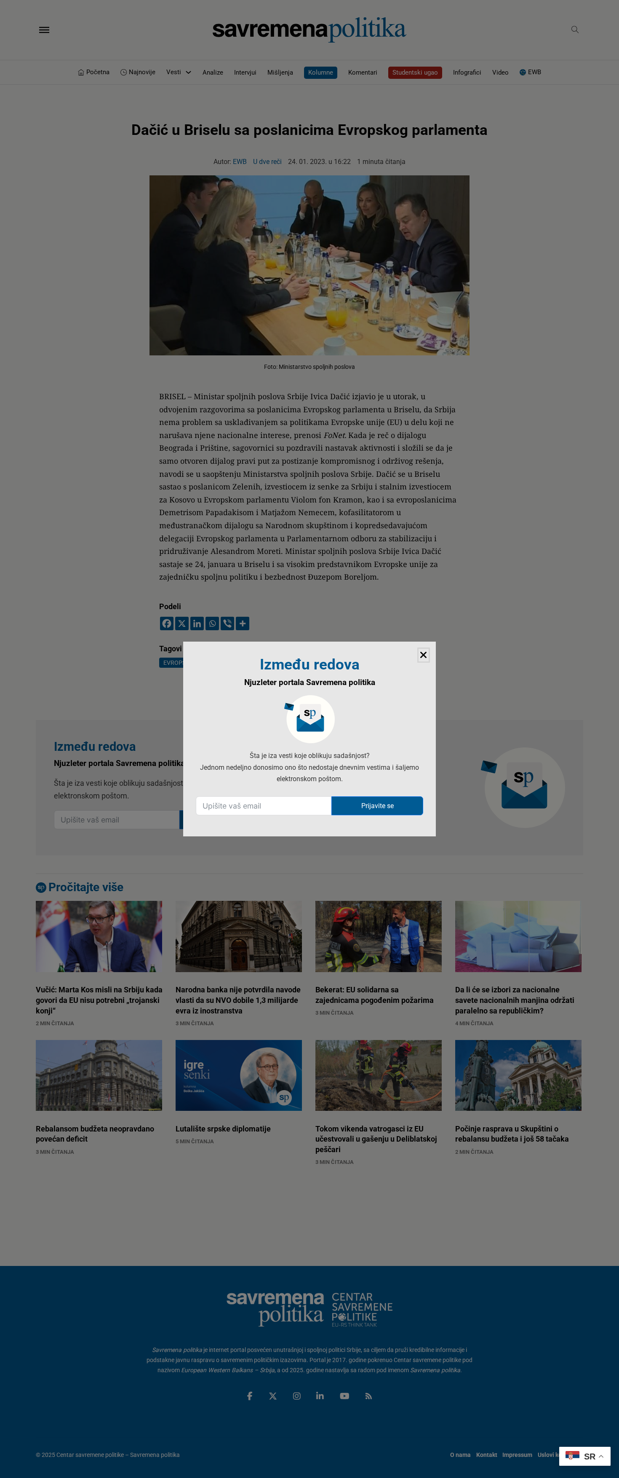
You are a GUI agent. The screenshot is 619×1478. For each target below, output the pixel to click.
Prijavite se (377, 806)
